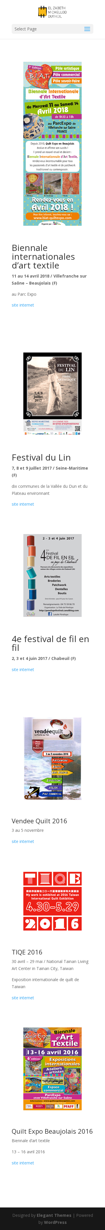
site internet (23, 305)
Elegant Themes (54, 1215)
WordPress (55, 1222)
